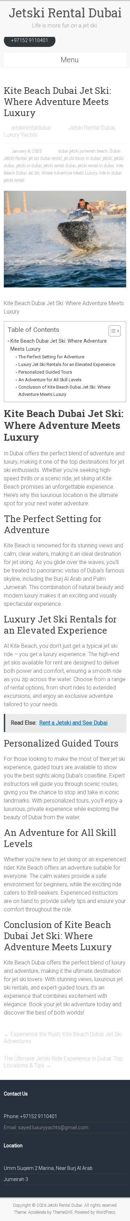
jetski (107, 158)
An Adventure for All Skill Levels (49, 379)
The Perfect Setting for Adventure (51, 356)
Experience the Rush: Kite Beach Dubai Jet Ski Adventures (63, 1037)
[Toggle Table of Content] (111, 331)
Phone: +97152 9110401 (30, 1116)
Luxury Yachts (20, 134)
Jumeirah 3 (16, 1179)
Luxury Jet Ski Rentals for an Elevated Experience (66, 364)
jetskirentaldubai (31, 127)
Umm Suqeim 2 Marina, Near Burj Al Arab (48, 1168)
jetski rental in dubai (96, 165)
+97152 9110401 (29, 40)
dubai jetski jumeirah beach (82, 151)
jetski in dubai (29, 165)
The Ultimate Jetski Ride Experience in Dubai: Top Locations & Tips (63, 1062)
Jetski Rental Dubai (65, 12)
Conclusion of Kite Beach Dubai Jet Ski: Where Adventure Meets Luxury (64, 390)
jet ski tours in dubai (82, 158)
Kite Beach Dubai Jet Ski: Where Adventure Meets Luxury (58, 345)
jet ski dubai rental (45, 158)
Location (13, 1145)
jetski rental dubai (60, 165)
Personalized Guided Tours (45, 372)
